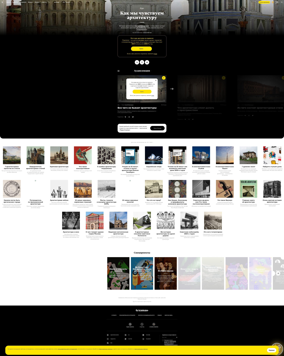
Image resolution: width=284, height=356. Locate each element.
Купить (141, 48)
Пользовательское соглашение (127, 315)
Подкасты (15, 2)
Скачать (264, 2)
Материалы (23, 2)
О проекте (114, 315)
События (44, 2)
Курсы (8, 2)
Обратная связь (168, 315)
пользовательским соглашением (67, 349)
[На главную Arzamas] (2, 2)
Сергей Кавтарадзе (142, 26)
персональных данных (105, 349)
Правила (160, 315)
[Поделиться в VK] (137, 62)
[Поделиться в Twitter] (147, 62)
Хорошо (272, 350)
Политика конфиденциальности (146, 315)
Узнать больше (157, 128)
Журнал (30, 2)
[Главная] (142, 310)
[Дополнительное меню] (49, 2)
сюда (155, 54)
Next (171, 89)
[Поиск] (281, 2)
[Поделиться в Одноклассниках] (142, 62)
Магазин (37, 2)
